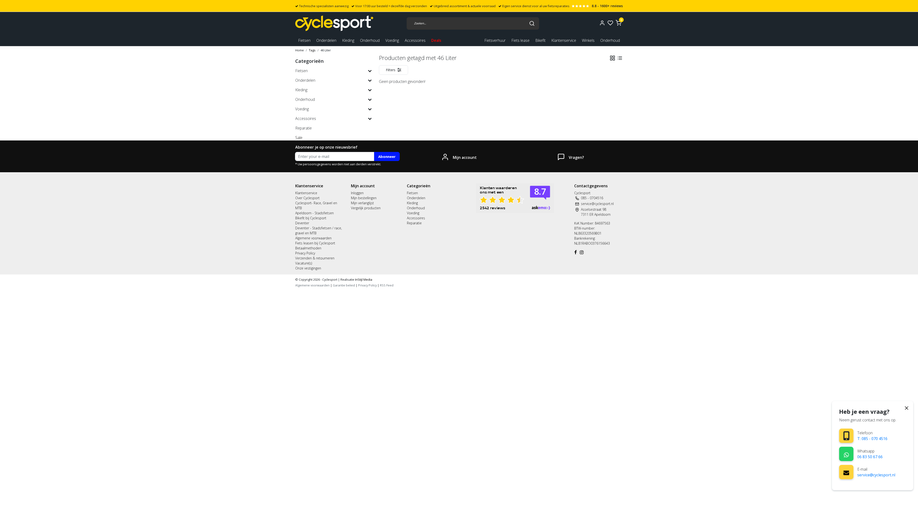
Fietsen (412, 193)
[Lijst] (620, 58)
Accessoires (416, 218)
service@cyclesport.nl (876, 475)
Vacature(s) (303, 263)
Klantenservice (563, 40)
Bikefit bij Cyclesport (310, 218)
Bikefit (540, 40)
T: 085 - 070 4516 (872, 438)
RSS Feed (386, 285)
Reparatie (414, 223)
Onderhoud (610, 40)
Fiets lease (520, 40)
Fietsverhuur (495, 40)
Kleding (412, 203)
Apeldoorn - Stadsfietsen (314, 213)
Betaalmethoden (308, 248)
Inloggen (357, 193)
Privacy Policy (305, 253)
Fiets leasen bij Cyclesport (315, 243)
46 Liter (326, 50)
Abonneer (387, 156)
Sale (298, 137)
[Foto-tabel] (612, 58)
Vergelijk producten (366, 208)
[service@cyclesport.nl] (846, 472)
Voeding (413, 213)
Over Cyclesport (307, 198)
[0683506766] (846, 454)
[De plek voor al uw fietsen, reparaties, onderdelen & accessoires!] (334, 23)
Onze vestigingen (308, 268)
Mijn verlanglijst (362, 203)
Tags (312, 50)
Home (299, 50)
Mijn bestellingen (364, 198)
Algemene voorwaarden (313, 238)
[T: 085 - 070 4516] (846, 435)
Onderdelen (416, 198)
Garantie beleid (344, 285)
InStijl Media (363, 279)
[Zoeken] (532, 23)
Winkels (588, 40)
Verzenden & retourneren (314, 258)
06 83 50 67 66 (870, 456)
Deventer (302, 223)
